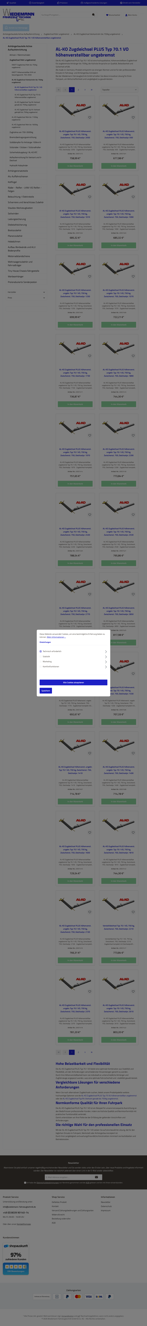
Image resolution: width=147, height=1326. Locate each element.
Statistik (46, 656)
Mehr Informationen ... (56, 637)
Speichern (45, 690)
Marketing (47, 661)
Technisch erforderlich (52, 651)
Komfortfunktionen (51, 666)
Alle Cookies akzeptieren (73, 682)
